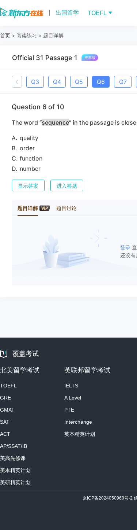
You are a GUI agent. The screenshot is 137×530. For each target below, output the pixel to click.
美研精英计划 (15, 482)
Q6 (101, 81)
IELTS (71, 386)
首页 (5, 35)
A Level (72, 398)
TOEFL (8, 386)
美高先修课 (13, 458)
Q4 (57, 81)
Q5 (79, 81)
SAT (4, 422)
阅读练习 (26, 35)
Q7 (123, 81)
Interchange (78, 422)
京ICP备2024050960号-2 (108, 498)
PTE (69, 410)
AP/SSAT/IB (13, 446)
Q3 (35, 81)
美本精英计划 (15, 470)
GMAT (7, 410)
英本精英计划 (79, 434)
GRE (5, 398)
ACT (5, 434)
